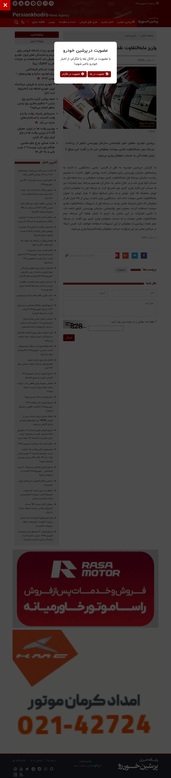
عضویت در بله (97, 74)
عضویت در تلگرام (71, 74)
